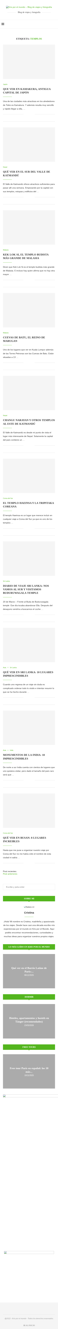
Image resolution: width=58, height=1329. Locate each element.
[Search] (55, 24)
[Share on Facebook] (28, 114)
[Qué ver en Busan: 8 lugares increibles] (29, 810)
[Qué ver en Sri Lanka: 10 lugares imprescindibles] (29, 645)
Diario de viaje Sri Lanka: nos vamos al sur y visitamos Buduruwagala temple (26, 589)
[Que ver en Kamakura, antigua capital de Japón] (29, 62)
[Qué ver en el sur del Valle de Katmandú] (29, 144)
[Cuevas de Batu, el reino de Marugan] (29, 310)
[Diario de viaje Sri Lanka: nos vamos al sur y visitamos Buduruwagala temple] (29, 558)
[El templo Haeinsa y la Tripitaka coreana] (29, 476)
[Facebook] (47, 24)
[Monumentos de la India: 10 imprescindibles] (29, 728)
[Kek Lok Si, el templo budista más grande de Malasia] (29, 227)
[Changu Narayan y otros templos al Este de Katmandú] (29, 393)
